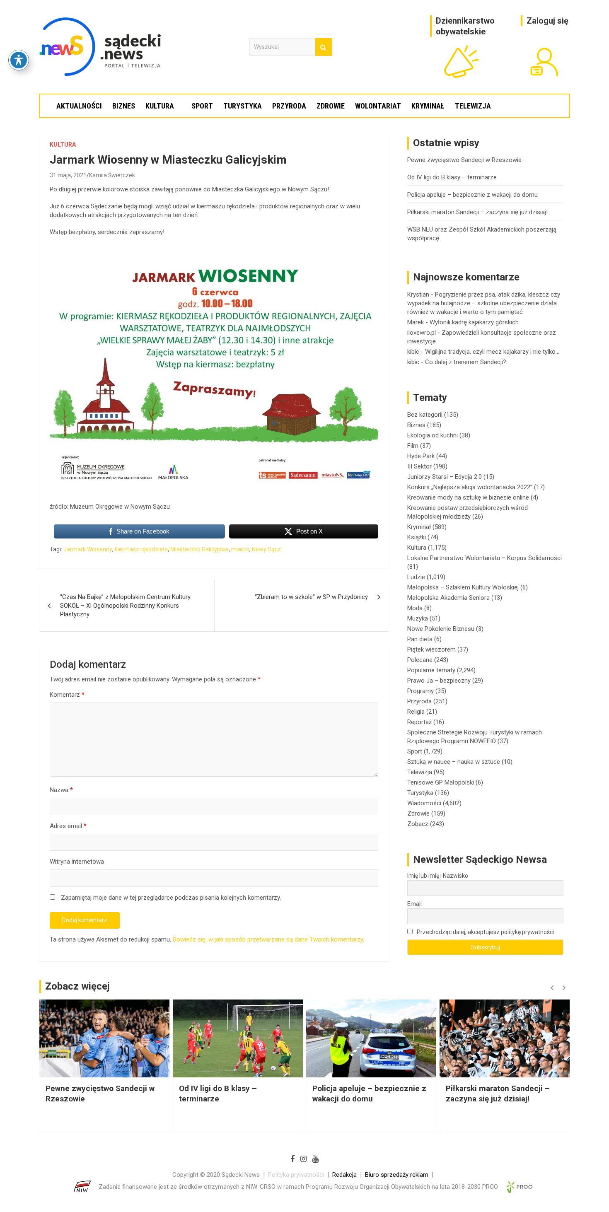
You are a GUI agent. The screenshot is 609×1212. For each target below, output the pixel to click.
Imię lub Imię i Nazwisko (437, 875)
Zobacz (417, 824)
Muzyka (417, 618)
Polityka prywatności (296, 1174)
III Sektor (419, 466)
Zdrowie (331, 105)
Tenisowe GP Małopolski (440, 782)
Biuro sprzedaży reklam (396, 1174)
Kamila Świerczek (112, 175)
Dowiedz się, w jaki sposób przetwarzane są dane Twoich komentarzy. (268, 939)
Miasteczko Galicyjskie (199, 549)
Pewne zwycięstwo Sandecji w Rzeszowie (464, 160)
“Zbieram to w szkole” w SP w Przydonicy (311, 597)
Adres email (68, 826)
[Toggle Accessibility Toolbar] (19, 60)
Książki (416, 537)
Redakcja (344, 1174)
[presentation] (552, 988)
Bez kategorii (424, 414)
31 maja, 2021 (68, 175)
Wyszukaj (323, 47)
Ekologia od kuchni (432, 435)
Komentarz (67, 694)
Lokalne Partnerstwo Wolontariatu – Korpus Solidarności (484, 558)
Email (414, 904)
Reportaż (419, 722)
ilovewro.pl (421, 332)
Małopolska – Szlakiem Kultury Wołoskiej (463, 587)
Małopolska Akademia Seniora (448, 597)
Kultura (159, 105)
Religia (416, 711)
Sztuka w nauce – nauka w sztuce (453, 761)
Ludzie (416, 577)
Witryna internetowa (77, 861)
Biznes (123, 105)
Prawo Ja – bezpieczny (439, 680)
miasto (240, 549)
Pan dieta (420, 639)
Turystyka (242, 105)
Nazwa (61, 790)
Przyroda (289, 105)
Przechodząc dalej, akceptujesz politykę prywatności (485, 932)
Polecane (420, 660)
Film (412, 445)
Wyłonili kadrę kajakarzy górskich (474, 322)
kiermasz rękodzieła (141, 549)
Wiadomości (424, 803)
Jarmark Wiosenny (87, 549)
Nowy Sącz (266, 549)
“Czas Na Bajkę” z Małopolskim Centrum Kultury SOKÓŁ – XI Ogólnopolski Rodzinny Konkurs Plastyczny (125, 605)
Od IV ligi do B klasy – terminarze (452, 177)
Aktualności (79, 105)
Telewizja (473, 105)
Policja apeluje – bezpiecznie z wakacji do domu (472, 194)
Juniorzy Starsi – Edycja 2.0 (444, 476)
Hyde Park (421, 456)
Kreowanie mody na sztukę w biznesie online (468, 497)
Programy (420, 691)
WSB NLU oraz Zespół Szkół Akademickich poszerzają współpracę (497, 1098)
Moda (415, 608)
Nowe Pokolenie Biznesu (440, 629)
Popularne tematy (431, 670)
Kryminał (428, 105)
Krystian (418, 294)
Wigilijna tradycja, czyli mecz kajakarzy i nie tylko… (492, 351)
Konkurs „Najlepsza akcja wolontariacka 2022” (469, 487)
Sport (202, 105)
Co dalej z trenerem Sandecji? (465, 362)
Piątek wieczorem (431, 649)
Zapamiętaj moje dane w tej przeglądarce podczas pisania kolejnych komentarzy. (171, 897)
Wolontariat (378, 105)
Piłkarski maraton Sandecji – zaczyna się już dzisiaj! (477, 212)
